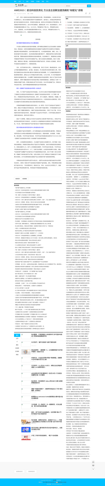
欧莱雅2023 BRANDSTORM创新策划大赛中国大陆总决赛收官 (82, 451)
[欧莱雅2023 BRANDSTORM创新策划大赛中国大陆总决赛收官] (26, 398)
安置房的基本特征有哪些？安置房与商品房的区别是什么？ (81, 253)
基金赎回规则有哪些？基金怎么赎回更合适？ (77, 338)
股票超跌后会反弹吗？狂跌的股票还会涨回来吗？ (79, 283)
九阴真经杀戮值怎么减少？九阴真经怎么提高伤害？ (28, 321)
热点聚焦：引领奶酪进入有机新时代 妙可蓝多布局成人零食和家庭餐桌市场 (34, 221)
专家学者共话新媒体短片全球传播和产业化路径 (27, 207)
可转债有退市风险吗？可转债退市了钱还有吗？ (78, 354)
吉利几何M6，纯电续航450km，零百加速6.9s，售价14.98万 (81, 396)
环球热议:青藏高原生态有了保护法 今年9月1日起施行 (79, 361)
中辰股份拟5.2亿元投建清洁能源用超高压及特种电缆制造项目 (82, 407)
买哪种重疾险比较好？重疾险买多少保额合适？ (78, 324)
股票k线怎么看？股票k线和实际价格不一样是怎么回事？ (80, 280)
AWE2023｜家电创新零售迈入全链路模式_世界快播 (28, 197)
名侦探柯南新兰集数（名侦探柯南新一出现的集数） (79, 304)
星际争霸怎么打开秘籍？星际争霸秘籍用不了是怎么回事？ (81, 223)
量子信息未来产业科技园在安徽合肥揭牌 (76, 343)
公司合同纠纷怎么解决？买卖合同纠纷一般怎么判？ (28, 254)
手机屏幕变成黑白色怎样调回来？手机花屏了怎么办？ (80, 151)
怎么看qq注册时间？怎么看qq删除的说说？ (77, 149)
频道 (43, 1)
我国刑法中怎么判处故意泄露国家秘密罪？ (77, 435)
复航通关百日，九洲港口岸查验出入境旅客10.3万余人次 (80, 246)
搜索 (89, 6)
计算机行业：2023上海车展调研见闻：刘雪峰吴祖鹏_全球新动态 (82, 193)
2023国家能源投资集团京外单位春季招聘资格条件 (79, 394)
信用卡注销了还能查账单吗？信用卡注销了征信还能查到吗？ (81, 329)
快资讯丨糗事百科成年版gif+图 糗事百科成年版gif (78, 391)
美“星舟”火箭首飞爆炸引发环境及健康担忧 (26, 209)
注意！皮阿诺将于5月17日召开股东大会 (76, 368)
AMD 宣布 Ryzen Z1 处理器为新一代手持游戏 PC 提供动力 (81, 267)
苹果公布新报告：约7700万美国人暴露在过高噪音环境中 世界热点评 (83, 181)
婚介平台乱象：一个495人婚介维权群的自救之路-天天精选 (30, 309)
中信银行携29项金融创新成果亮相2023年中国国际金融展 (80, 375)
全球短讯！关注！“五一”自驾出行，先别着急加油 (78, 306)
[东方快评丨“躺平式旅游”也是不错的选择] (26, 344)
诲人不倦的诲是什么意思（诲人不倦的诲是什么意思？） (80, 412)
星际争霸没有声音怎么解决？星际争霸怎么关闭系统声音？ (81, 234)
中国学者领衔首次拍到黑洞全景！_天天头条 (77, 366)
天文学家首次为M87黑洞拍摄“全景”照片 (25, 192)
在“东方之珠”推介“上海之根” (22, 288)
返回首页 (17, 178)
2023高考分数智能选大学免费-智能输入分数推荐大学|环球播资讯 (82, 248)
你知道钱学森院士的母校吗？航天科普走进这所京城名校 (80, 287)
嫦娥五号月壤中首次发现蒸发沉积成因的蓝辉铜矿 (28, 304)
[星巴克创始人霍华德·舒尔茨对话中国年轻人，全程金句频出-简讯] (26, 429)
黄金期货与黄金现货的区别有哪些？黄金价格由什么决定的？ (30, 269)
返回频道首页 (31, 471)
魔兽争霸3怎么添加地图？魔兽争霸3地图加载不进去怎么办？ (81, 213)
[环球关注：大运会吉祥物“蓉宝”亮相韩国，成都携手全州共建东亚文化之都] (26, 359)
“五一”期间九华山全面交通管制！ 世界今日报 (77, 290)
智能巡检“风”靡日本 (71, 218)
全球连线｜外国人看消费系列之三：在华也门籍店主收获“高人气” (82, 250)
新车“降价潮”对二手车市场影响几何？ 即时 (26, 273)
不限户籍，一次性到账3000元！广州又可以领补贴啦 (79, 417)
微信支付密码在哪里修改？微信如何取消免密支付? (79, 153)
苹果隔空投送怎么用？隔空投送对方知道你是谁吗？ (79, 202)
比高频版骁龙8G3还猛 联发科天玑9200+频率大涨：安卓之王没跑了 (83, 292)
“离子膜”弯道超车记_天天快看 (22, 187)
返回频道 (24, 178)
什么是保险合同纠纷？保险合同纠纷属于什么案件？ (28, 245)
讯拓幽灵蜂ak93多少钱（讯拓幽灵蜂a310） (77, 398)
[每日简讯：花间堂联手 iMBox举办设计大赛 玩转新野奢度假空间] (26, 383)
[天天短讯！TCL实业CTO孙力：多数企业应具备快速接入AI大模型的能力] (26, 367)
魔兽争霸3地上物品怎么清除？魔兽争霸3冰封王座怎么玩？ (81, 216)
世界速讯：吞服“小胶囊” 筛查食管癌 (75, 123)
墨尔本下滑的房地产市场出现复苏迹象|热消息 (78, 299)
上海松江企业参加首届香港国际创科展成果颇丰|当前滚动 (29, 295)
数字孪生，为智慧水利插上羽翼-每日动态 (76, 230)
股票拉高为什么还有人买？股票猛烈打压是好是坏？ (79, 294)
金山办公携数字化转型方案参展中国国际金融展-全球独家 (80, 271)
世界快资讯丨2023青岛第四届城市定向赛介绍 (77, 456)
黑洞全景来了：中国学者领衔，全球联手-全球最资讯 (28, 285)
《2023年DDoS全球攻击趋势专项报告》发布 (77, 269)
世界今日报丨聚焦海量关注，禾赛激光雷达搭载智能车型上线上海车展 (33, 223)
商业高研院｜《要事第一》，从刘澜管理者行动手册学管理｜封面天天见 (85, 27)
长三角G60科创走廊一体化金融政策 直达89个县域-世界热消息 (31, 290)
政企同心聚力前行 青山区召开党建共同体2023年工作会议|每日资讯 (83, 438)
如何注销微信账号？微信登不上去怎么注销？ (77, 165)
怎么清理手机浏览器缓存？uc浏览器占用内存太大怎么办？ (81, 160)
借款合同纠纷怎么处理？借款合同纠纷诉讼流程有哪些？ (29, 259)
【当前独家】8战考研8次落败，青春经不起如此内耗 (79, 320)
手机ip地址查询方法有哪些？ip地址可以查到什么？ (79, 195)
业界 (20, 1)
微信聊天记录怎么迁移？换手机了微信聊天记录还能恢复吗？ (81, 119)
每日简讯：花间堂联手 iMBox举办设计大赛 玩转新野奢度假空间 (83, 39)
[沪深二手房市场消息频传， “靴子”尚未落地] (26, 437)
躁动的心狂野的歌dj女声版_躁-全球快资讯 (77, 172)
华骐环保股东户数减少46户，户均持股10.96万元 (78, 458)
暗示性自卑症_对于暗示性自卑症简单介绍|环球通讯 (28, 230)
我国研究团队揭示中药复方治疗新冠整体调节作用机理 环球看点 (82, 421)
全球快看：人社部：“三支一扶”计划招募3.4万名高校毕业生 (30, 283)
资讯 (47, 1)
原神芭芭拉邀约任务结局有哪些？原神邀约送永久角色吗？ (30, 328)
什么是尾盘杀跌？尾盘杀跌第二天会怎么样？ (77, 264)
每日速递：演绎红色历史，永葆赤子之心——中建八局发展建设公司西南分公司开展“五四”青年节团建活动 (46, 421)
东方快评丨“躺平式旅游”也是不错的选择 (43, 342)
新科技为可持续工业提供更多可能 (24, 281)
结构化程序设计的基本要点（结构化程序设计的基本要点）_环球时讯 (83, 380)
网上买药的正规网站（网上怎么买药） (76, 442)
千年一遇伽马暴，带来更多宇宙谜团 (24, 307)
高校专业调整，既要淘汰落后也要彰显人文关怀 (78, 315)
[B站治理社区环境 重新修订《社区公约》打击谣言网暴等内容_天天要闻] (26, 375)
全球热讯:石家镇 (70, 382)
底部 (93, 469)
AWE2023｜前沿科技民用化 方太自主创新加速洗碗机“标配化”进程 (32, 190)
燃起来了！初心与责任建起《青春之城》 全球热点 (79, 255)
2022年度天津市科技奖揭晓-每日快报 (75, 345)
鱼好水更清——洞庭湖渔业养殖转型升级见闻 (77, 244)
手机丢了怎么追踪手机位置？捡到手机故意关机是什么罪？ (81, 200)
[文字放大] (86, 13)
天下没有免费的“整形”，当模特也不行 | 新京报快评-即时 (80, 410)
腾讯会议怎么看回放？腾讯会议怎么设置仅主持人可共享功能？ (82, 204)
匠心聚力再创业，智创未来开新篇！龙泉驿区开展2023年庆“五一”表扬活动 (34, 226)
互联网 (32, 1)
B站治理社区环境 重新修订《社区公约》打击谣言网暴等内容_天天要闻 (85, 36)
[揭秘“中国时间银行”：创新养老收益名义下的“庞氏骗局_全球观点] (26, 390)
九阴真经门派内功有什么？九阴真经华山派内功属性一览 (29, 326)
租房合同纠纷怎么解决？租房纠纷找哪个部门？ (27, 242)
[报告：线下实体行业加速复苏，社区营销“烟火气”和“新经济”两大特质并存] (26, 414)
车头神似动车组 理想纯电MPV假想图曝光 (77, 197)
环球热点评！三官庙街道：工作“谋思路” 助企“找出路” (28, 271)
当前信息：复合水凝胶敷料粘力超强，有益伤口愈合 (79, 308)
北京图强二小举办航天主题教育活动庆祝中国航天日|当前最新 (82, 278)
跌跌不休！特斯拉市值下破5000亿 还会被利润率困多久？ (81, 389)
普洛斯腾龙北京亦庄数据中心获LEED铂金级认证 (78, 137)
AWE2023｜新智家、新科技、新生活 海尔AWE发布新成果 (30, 202)
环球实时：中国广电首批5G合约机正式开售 (26, 323)
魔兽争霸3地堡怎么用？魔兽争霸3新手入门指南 (78, 211)
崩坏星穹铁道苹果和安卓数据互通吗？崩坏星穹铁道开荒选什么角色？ (84, 209)
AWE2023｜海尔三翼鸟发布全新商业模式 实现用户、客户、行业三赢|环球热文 (35, 199)
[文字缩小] (89, 13)
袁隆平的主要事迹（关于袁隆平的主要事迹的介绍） (28, 278)
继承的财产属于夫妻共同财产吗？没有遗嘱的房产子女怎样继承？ (32, 261)
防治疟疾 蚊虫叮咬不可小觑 (73, 116)
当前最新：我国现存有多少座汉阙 (75, 387)
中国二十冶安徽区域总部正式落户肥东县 (25, 228)
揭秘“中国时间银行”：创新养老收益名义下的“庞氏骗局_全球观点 (83, 41)
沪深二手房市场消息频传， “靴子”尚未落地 (44, 435)
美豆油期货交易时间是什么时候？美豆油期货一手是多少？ (30, 302)
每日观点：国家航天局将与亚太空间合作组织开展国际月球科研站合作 (84, 449)
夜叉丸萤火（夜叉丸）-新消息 (74, 428)
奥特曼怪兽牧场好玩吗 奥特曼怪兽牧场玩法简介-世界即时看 (81, 377)
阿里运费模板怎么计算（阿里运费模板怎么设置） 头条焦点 (81, 130)
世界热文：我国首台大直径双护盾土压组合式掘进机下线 (80, 190)
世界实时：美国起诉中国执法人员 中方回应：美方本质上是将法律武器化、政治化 (36, 238)
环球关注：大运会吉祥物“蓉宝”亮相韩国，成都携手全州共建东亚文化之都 (85, 183)
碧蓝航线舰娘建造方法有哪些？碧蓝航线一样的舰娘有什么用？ (31, 316)
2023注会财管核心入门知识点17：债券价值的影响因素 (29, 319)
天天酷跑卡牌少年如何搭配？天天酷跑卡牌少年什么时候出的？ (31, 314)
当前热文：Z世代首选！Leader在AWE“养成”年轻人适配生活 (81, 179)
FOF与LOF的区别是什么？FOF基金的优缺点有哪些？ (80, 341)
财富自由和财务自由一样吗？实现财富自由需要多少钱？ (80, 364)
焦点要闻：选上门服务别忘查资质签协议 (76, 424)
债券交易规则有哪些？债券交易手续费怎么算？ (78, 357)
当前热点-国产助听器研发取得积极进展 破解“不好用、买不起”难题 (32, 204)
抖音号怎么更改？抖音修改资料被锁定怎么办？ (78, 207)
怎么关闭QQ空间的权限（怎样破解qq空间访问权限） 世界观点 (82, 225)
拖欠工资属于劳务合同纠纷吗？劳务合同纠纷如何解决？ (29, 247)
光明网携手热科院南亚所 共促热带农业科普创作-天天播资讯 (81, 237)
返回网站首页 (19, 471)
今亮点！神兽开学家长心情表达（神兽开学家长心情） (80, 170)
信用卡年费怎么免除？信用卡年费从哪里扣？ (77, 334)
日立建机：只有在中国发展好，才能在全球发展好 (28, 292)
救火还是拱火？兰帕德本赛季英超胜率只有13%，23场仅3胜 (81, 384)
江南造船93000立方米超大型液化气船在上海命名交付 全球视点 (82, 186)
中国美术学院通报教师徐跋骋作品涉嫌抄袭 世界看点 (79, 350)
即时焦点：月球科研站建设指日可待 (75, 426)
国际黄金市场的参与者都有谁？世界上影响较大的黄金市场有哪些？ (32, 266)
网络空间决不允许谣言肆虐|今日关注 (24, 218)
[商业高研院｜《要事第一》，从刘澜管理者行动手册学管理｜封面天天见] (26, 352)
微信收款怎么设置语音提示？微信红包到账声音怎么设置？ (81, 163)
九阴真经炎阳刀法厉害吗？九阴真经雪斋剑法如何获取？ (29, 312)
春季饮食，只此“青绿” (71, 128)
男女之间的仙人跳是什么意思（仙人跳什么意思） (79, 352)
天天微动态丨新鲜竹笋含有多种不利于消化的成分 (79, 121)
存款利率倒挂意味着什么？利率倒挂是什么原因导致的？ (80, 347)
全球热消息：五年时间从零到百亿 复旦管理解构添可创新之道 (82, 276)
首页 (93, 462)
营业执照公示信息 (62, 482)
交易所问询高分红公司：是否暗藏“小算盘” (77, 336)
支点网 (54, 480)
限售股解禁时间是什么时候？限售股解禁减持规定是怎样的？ (81, 274)
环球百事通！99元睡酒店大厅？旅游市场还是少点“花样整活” (81, 317)
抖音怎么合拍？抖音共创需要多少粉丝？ (76, 135)
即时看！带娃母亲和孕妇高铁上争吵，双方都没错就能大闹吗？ (31, 300)
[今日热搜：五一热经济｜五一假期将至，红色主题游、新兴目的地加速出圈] (26, 406)
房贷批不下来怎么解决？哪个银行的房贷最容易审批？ (80, 241)
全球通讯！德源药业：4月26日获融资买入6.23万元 (79, 359)
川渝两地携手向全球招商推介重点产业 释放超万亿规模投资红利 (82, 401)
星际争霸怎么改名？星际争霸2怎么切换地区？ (78, 232)
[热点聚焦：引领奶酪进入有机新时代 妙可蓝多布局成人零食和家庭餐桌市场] (26, 336)
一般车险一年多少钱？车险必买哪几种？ (76, 322)
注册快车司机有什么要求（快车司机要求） (77, 285)
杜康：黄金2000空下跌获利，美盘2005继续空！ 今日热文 (81, 447)
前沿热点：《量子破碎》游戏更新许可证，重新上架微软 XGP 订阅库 (83, 220)
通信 (27, 1)
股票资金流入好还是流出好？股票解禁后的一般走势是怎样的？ (82, 257)
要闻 (15, 1)
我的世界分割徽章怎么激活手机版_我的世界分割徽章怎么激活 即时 (83, 262)
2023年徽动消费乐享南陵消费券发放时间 (76, 156)
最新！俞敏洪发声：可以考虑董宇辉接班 (25, 276)
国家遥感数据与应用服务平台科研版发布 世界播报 (79, 419)
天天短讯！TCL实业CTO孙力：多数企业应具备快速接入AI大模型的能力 (85, 33)
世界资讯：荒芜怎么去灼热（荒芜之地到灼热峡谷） (79, 373)
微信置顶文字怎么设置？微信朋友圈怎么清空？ (78, 142)
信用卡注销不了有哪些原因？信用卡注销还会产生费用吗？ (81, 331)
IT (23, 1)
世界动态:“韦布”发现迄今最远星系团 (75, 431)
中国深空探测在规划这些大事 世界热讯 (76, 444)
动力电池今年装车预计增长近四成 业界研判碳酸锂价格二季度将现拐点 (84, 327)
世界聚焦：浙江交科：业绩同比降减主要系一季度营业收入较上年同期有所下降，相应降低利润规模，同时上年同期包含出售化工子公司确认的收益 (52, 264)
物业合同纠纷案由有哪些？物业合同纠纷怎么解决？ (28, 240)
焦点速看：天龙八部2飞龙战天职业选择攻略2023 (78, 174)
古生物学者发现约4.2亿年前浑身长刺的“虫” (77, 239)
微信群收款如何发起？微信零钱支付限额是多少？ (79, 114)
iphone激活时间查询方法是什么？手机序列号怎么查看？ (80, 167)
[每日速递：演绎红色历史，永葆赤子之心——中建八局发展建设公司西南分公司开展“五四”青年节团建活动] (26, 422)
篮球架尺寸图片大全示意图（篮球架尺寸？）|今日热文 (29, 233)
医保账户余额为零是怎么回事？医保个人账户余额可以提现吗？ (82, 313)
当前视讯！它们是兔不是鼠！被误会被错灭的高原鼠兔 (80, 433)
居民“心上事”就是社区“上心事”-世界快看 (76, 260)
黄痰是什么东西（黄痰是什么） (74, 188)
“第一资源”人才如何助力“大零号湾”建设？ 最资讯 (27, 195)
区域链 (38, 1)
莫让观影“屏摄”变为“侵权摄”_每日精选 (76, 310)
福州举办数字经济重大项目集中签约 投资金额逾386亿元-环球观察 (83, 144)
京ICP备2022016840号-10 (49, 482)
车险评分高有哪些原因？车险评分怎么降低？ (77, 297)
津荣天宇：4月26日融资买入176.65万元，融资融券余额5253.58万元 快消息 (85, 107)
